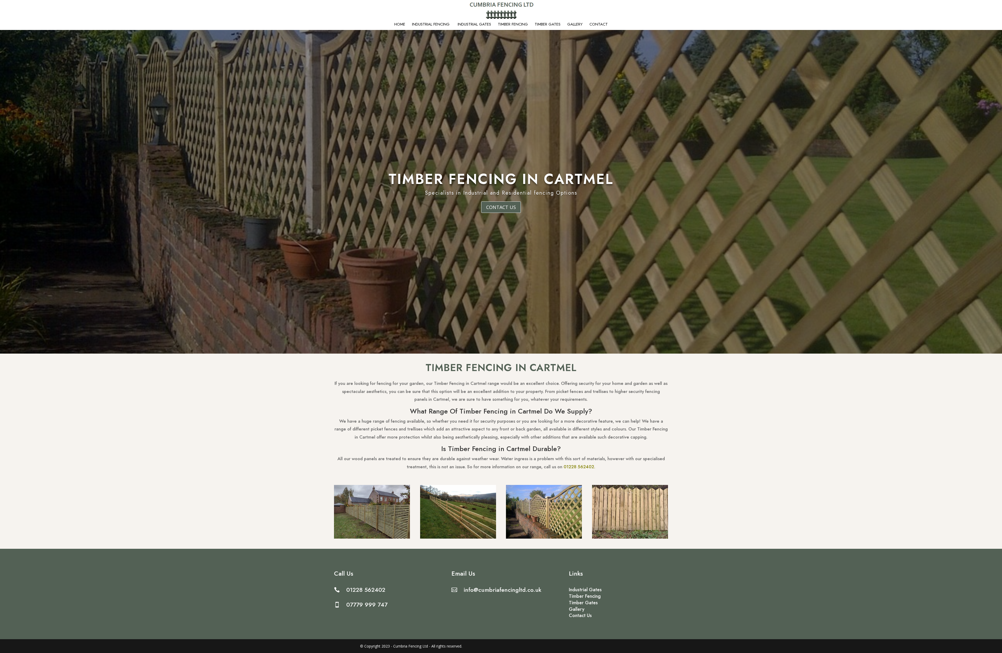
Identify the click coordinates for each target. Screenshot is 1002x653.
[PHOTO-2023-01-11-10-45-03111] (372, 537)
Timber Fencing (513, 24)
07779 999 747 (366, 604)
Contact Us (501, 207)
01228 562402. (579, 467)
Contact (598, 24)
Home (399, 24)
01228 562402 (365, 590)
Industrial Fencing (431, 24)
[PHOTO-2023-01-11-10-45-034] (458, 537)
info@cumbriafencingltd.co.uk (502, 590)
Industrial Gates (474, 24)
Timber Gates (547, 24)
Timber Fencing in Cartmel (501, 179)
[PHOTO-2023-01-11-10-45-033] (630, 537)
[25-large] (544, 537)
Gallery (575, 24)
